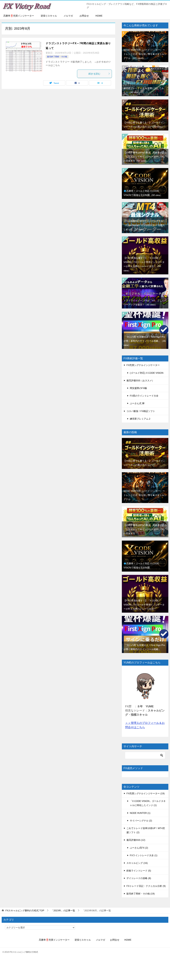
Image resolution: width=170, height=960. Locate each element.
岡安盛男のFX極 (138, 388)
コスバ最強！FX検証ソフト (141, 411)
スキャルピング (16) (137, 863)
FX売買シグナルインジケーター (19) (146, 793)
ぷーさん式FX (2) (139, 847)
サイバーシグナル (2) (141, 820)
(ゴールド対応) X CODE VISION (146, 373)
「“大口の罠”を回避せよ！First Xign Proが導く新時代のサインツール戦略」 (145, 340)
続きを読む (94, 73)
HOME (98, 15)
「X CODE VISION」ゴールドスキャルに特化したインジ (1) (148, 803)
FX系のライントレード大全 (144, 395)
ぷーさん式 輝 (137, 403)
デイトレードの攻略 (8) (139, 878)
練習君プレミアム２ (140, 418)
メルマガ (68, 15)
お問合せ (84, 15)
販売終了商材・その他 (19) (141, 893)
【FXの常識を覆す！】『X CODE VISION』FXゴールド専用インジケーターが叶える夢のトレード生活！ (144, 604)
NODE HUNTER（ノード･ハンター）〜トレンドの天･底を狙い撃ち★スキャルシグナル (145, 54)
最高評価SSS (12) (136, 840)
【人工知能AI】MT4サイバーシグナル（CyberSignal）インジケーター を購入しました (144, 225)
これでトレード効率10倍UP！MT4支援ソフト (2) (146, 830)
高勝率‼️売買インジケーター (18, 15)
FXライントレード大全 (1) (143, 855)
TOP (24, 910)
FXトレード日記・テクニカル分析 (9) (146, 886)
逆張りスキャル (49, 15)
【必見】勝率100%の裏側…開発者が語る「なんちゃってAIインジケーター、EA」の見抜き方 (145, 156)
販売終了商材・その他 (57, 56)
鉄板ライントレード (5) (139, 870)
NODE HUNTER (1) (140, 813)
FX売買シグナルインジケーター (143, 365)
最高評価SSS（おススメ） (140, 380)
